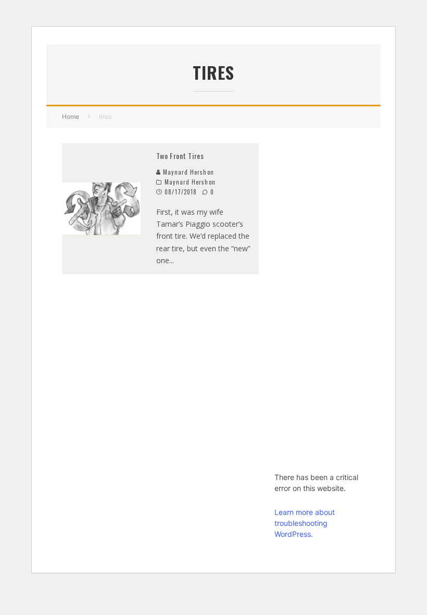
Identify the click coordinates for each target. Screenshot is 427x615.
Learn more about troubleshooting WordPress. (304, 523)
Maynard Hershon (187, 172)
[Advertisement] (319, 299)
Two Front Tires (180, 155)
